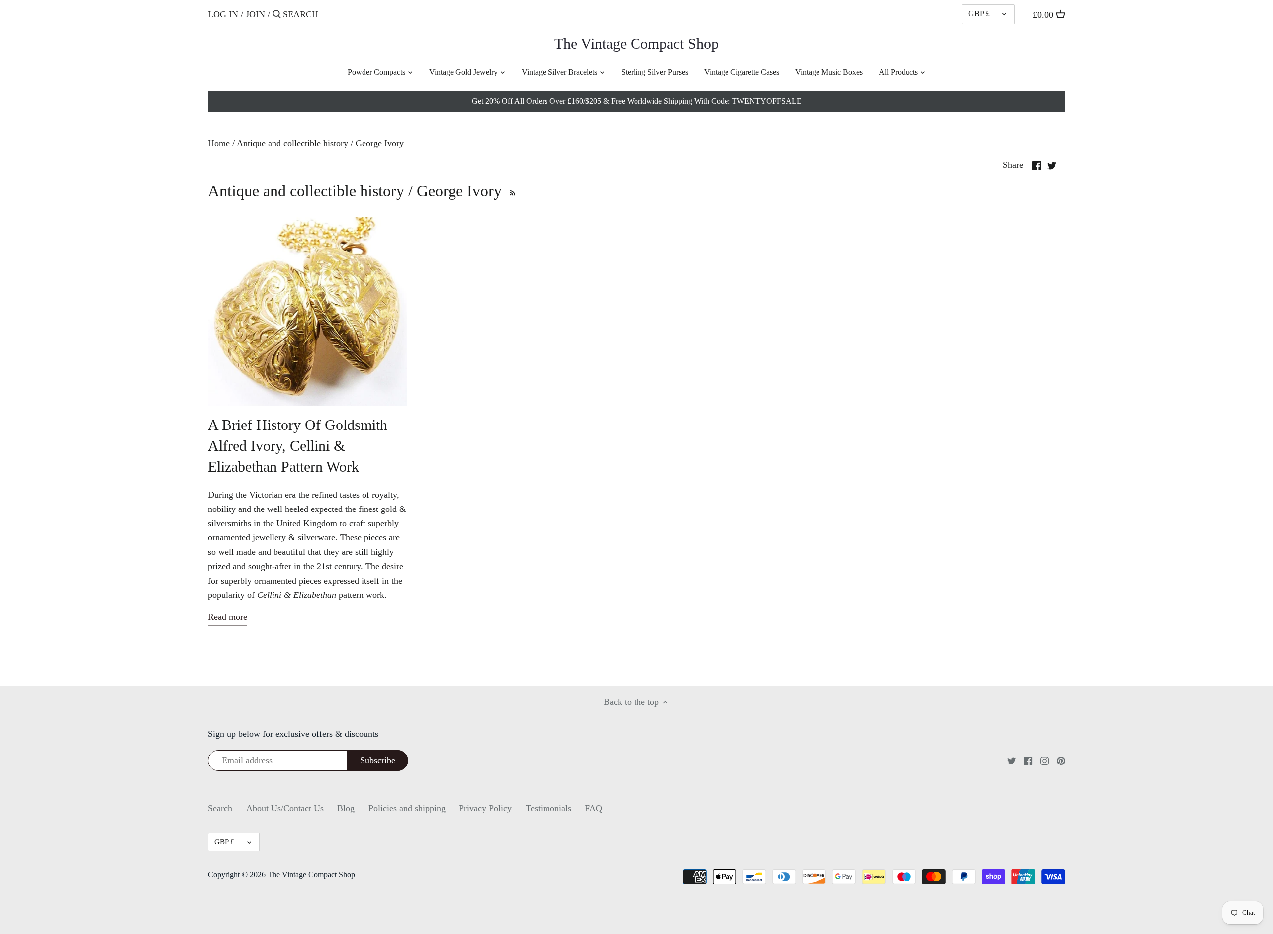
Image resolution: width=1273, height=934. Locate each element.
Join (255, 14)
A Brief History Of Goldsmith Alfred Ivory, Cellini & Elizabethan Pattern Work (297, 446)
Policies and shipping (407, 808)
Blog (346, 808)
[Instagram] (1044, 760)
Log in (223, 14)
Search (220, 808)
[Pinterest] (1061, 760)
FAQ (593, 808)
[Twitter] (1011, 760)
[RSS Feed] (511, 191)
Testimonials (548, 808)
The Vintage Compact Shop (636, 43)
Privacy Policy (485, 808)
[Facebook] (1028, 760)
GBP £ (979, 13)
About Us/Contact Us (285, 808)
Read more (227, 617)
